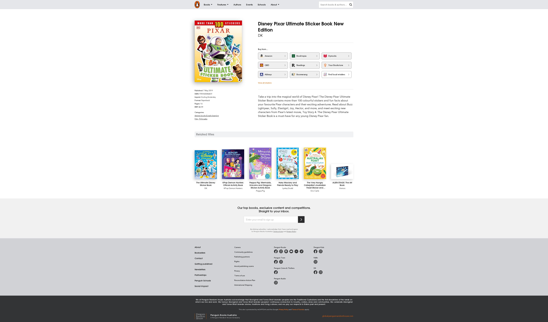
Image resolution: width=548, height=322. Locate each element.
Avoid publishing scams (244, 266)
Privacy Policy (291, 231)
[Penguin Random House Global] (202, 316)
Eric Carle (315, 190)
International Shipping (243, 285)
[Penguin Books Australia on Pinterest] (286, 251)
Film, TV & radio (201, 119)
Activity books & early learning (207, 115)
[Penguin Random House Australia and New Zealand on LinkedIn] (296, 251)
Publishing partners (242, 256)
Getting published (203, 264)
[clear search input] (350, 5)
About (198, 247)
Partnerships (200, 275)
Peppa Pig (260, 190)
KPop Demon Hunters (233, 188)
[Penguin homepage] (197, 4)
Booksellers (200, 253)
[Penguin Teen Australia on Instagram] (281, 262)
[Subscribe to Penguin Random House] (301, 219)
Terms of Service (298, 309)
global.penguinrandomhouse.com (337, 315)
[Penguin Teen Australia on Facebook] (276, 262)
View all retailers (265, 82)
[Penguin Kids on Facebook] (315, 251)
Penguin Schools (203, 280)
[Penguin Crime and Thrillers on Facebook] (276, 272)
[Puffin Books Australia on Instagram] (315, 262)
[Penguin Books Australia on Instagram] (281, 251)
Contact (199, 258)
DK (206, 188)
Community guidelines (243, 252)
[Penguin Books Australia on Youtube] (291, 251)
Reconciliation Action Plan (244, 280)
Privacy (237, 270)
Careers (237, 247)
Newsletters (200, 269)
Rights (236, 261)
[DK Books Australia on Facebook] (315, 272)
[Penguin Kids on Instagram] (321, 251)
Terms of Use (278, 231)
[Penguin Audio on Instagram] (276, 282)
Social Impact (201, 286)
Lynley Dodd (287, 188)
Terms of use (239, 275)
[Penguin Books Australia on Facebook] (276, 251)
